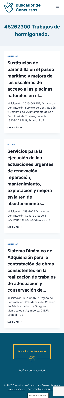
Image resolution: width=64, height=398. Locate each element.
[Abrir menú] (57, 7)
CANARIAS (12, 56)
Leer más (14, 127)
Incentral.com (48, 389)
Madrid (11, 144)
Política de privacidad (32, 370)
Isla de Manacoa (16, 389)
